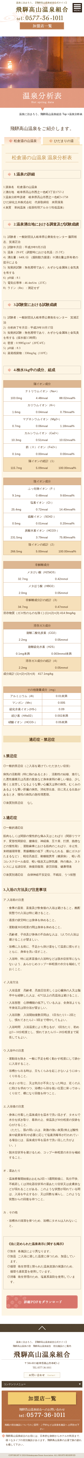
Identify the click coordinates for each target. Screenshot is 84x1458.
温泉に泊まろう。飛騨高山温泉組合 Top (43, 114)
